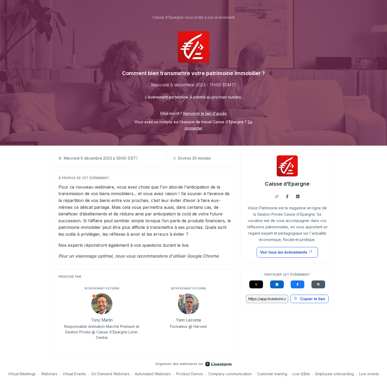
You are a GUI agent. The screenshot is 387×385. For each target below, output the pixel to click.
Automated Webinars (153, 374)
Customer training (272, 374)
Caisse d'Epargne (287, 184)
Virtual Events (74, 374)
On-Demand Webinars (110, 374)
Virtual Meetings (22, 374)
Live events (369, 374)
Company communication (230, 374)
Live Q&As (301, 374)
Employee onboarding (334, 374)
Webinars (49, 374)
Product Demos (189, 374)
